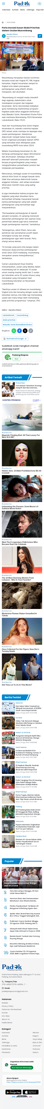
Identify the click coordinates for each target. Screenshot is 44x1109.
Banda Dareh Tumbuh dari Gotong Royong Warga (25, 937)
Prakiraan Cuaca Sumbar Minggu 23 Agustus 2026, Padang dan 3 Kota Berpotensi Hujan (24, 923)
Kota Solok (11, 22)
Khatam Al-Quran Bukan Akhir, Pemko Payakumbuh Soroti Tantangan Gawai (29, 841)
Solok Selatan (21, 747)
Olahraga (6, 1042)
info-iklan (6, 1016)
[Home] (3, 22)
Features (36, 1049)
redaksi (5, 1003)
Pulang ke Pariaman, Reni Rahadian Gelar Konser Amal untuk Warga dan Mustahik (22, 883)
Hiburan (36, 1032)
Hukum (35, 1052)
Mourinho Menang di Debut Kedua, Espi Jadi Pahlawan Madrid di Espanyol (24, 946)
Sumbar (19, 718)
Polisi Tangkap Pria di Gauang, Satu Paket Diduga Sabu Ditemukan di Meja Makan (29, 782)
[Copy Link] (30, 330)
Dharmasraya (21, 762)
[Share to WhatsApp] (13, 330)
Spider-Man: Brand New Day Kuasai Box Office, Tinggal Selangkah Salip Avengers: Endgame (25, 915)
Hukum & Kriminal (23, 732)
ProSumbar (20, 383)
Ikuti (16, 359)
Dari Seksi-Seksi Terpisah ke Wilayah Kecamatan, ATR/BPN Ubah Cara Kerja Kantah (28, 708)
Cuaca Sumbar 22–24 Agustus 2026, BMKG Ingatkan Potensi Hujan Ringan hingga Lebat (25, 953)
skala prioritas (9, 320)
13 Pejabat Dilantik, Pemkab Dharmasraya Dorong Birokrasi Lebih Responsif (27, 767)
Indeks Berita (7, 1022)
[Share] (40, 36)
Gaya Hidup (37, 1039)
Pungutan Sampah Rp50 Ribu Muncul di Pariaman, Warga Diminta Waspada (28, 738)
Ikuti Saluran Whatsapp (22, 1067)
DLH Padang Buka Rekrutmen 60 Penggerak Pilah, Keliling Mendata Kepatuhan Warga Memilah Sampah (28, 813)
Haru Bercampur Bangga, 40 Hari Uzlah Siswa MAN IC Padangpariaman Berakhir (24, 893)
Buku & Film (37, 1042)
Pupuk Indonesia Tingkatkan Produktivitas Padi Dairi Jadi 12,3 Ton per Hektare (28, 826)
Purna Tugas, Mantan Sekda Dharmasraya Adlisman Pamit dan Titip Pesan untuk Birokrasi (29, 797)
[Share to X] (25, 330)
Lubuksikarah (8, 315)
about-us (6, 1019)
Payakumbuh (21, 836)
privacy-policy (7, 1006)
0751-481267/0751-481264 (12, 984)
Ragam (36, 1036)
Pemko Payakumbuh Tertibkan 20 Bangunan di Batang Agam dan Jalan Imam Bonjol (24, 908)
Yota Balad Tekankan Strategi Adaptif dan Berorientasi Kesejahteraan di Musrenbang (29, 387)
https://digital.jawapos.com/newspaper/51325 (24, 1082)
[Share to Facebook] (19, 330)
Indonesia (20, 821)
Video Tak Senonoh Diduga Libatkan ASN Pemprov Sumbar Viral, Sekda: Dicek (29, 723)
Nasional (19, 703)
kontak (5, 1013)
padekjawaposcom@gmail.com (15, 991)
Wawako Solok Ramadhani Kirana (17, 324)
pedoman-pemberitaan (11, 1009)
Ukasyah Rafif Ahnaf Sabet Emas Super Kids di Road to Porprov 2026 (25, 930)
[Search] (39, 4)
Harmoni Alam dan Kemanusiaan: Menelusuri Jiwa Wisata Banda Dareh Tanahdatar (24, 900)
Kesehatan (6, 1049)
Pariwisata (6, 1052)
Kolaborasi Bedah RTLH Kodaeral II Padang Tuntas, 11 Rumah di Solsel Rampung (28, 752)
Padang (19, 806)
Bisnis (4, 1039)
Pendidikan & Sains (9, 1046)
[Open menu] (3, 4)
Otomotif (36, 1046)
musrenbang (22, 315)
